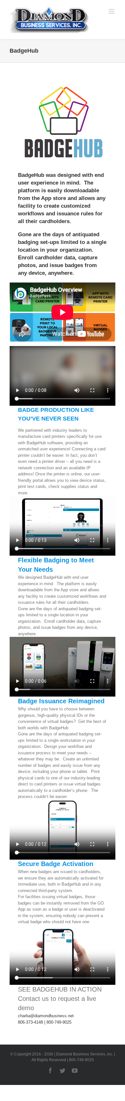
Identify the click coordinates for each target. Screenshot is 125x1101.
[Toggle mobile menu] (112, 11)
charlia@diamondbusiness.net (46, 1015)
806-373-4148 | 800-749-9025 (44, 1022)
